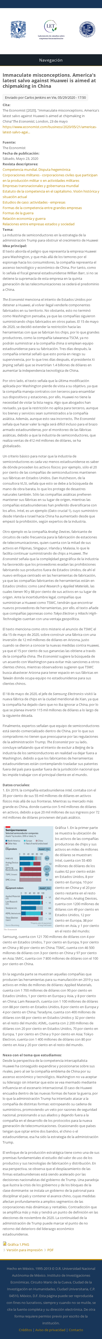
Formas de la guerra (18, 213)
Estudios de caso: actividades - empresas (34, 202)
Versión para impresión (25, 1250)
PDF (50, 1250)
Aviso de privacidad (50, 1329)
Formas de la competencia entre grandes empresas (42, 207)
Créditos (25, 1329)
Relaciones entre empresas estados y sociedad (39, 224)
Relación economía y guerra (24, 218)
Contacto (76, 1329)
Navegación (51, 60)
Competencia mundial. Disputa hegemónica (36, 169)
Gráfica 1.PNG (18, 1244)
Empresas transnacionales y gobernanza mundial (41, 185)
